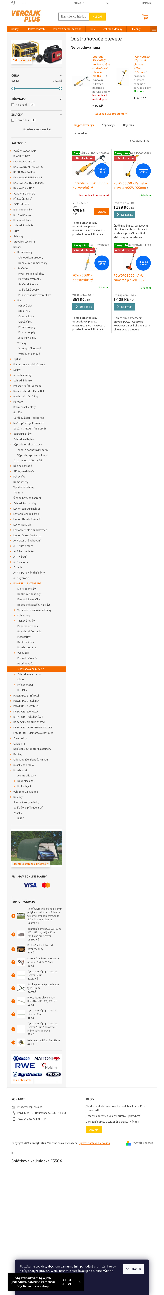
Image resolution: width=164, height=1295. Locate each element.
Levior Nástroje (22, 525)
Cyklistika (19, 744)
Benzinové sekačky (29, 594)
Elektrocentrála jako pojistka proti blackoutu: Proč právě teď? (116, 1108)
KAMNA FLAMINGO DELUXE (28, 183)
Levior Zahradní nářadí (26, 509)
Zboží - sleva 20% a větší (28, 461)
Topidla (17, 567)
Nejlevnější (108, 125)
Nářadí (17, 247)
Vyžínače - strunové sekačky (34, 610)
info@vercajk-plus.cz (29, 1107)
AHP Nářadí (19, 557)
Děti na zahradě (22, 466)
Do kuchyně (24, 786)
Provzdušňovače (27, 658)
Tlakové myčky (26, 621)
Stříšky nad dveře (24, 471)
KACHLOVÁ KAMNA (24, 172)
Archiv (94, 1129)
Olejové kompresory (30, 258)
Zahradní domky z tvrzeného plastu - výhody (112, 1122)
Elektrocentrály (22, 210)
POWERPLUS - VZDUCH (26, 706)
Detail (101, 211)
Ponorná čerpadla (28, 626)
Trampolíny (20, 738)
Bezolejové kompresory (32, 263)
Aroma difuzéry (26, 776)
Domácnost (20, 770)
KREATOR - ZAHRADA (25, 712)
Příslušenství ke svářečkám (34, 295)
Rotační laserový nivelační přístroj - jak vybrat (113, 1116)
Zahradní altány (22, 434)
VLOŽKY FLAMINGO (24, 194)
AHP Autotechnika (24, 551)
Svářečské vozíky (29, 290)
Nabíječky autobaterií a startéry (32, 749)
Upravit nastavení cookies (94, 1143)
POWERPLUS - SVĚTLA (26, 701)
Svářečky (23, 268)
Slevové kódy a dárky (26, 802)
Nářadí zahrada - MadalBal (28, 391)
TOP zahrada (21, 204)
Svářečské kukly (28, 284)
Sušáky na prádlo (23, 765)
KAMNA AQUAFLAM (24, 162)
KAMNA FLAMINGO (24, 188)
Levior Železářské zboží (27, 535)
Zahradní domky (23, 381)
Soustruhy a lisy (26, 338)
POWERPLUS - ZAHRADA (27, 584)
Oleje (20, 680)
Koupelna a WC (26, 781)
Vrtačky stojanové (29, 354)
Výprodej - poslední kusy (32, 455)
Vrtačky (21, 343)
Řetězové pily (25, 642)
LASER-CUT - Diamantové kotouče (33, 733)
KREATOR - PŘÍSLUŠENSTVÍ (29, 722)
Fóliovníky (19, 477)
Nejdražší (128, 125)
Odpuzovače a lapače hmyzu (30, 760)
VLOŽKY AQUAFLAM (24, 151)
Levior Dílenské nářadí (26, 514)
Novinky (18, 797)
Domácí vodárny (27, 647)
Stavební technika (24, 242)
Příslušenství (25, 685)
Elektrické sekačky (28, 599)
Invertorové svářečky (31, 274)
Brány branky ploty (24, 407)
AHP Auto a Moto (23, 546)
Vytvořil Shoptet (143, 1143)
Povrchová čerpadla (29, 632)
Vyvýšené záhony (23, 487)
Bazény (17, 754)
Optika (17, 359)
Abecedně (80, 133)
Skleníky (18, 236)
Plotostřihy (24, 637)
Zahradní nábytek (23, 439)
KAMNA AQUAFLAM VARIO (28, 167)
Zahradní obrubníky (24, 503)
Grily (16, 231)
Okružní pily (25, 322)
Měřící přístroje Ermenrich (28, 423)
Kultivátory (23, 616)
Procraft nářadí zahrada (27, 386)
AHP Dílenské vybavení (26, 541)
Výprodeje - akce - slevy (27, 445)
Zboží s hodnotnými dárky (32, 450)
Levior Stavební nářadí (26, 519)
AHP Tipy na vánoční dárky (29, 573)
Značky (17, 813)
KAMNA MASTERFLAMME (27, 178)
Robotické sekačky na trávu (34, 605)
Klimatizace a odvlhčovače (29, 364)
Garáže (17, 413)
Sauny (17, 370)
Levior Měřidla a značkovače (30, 530)
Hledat (97, 16)
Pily (19, 301)
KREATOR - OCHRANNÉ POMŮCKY (32, 728)
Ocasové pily (26, 316)
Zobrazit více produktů (109, 113)
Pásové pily (25, 306)
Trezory (18, 493)
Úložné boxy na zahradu (27, 498)
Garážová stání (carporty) (28, 418)
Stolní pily (24, 311)
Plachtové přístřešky (25, 397)
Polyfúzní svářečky (29, 279)
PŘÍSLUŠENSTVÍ (22, 199)
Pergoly (18, 402)
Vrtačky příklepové (29, 349)
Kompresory (24, 252)
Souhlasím (133, 1269)
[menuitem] (15, 29)
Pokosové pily (26, 332)
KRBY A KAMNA (22, 215)
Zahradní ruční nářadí (29, 674)
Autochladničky (22, 375)
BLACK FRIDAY (21, 156)
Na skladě (24, 105)
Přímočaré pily (27, 327)
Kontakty (78, 3)
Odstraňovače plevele (30, 669)
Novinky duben (22, 220)
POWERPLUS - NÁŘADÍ (26, 696)
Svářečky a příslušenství (28, 808)
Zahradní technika (24, 226)
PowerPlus (25, 120)
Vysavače (23, 653)
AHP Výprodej (21, 578)
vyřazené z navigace (25, 792)
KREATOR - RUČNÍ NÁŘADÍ (28, 717)
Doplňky (22, 690)
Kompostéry (20, 482)
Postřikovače (25, 664)
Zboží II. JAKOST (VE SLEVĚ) (29, 429)
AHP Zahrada (21, 562)
